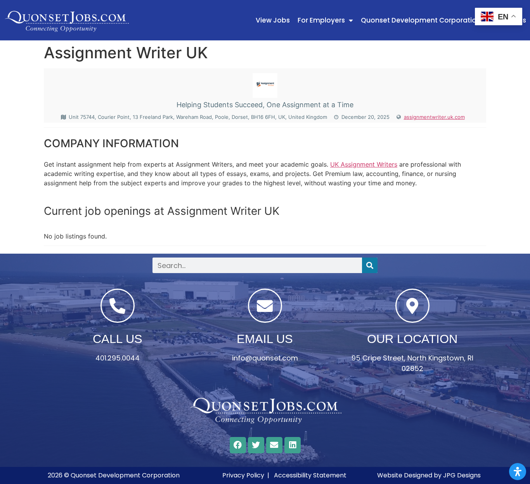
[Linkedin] (292, 445)
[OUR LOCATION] (412, 306)
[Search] (370, 265)
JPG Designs (462, 475)
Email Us (265, 339)
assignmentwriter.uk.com (434, 117)
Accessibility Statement (310, 475)
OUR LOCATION (412, 339)
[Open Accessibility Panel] (517, 471)
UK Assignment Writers (363, 164)
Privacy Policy (243, 475)
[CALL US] (117, 306)
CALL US (117, 339)
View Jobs (273, 20)
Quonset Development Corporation (421, 20)
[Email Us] (265, 306)
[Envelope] (274, 445)
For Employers (321, 20)
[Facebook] (238, 445)
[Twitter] (256, 445)
